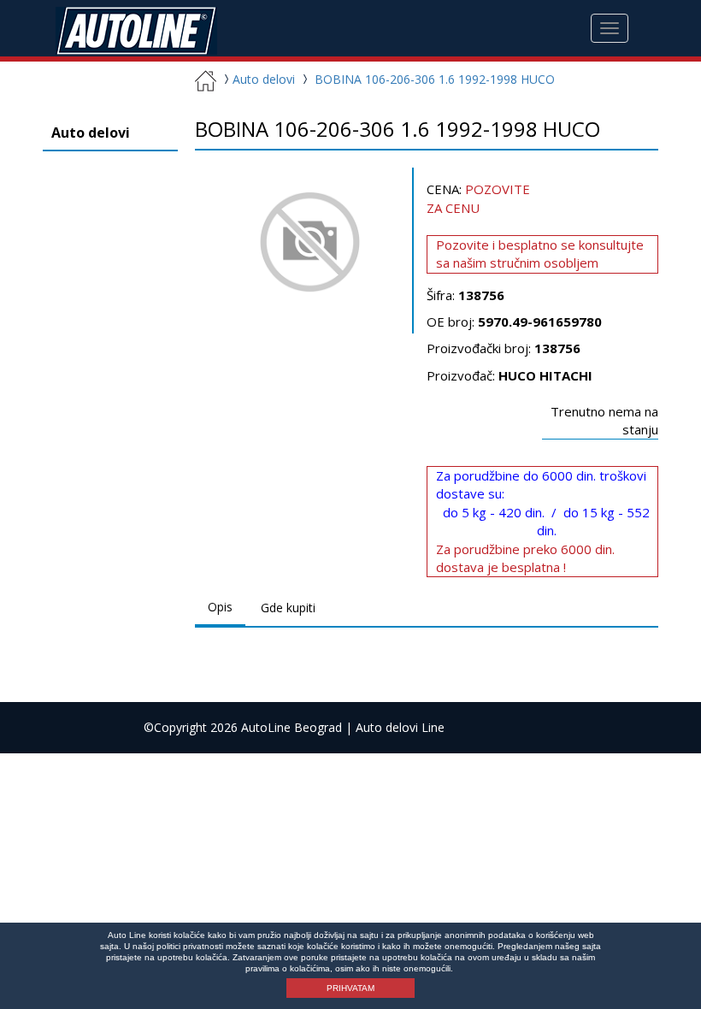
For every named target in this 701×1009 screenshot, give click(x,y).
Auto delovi (264, 79)
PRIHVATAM (350, 988)
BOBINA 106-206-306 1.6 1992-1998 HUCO (435, 79)
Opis (220, 607)
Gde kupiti (288, 607)
